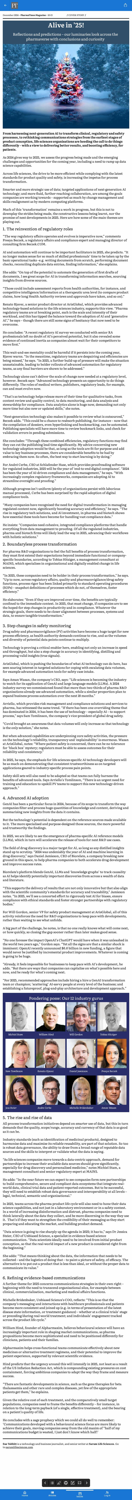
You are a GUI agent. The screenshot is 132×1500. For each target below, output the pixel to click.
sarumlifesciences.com (19, 1447)
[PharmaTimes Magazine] (65, 5)
